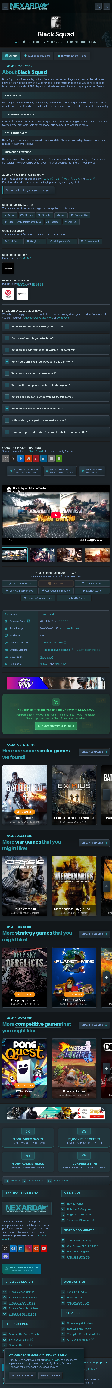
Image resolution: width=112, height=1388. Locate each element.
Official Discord (94, 583)
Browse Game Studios (22, 1302)
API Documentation (78, 1339)
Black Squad (36, 451)
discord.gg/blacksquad (57, 649)
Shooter (46, 215)
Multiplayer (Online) (64, 241)
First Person (14, 241)
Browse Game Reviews (22, 1313)
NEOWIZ (22, 283)
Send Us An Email (19, 1339)
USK (66, 178)
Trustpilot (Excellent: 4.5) (81, 1334)
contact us (63, 317)
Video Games (35, 1180)
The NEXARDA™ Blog (79, 1240)
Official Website (22, 583)
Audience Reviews (39, 55)
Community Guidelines (80, 1323)
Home (13, 1180)
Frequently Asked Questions (37, 317)
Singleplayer (37, 241)
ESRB (46, 178)
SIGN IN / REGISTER (106, 6)
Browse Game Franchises (24, 1297)
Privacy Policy (87, 1369)
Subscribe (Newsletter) (80, 1220)
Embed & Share (76, 598)
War (63, 215)
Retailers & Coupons (79, 1209)
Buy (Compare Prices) (74, 55)
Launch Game (93, 590)
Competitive (81, 215)
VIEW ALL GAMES (92, 751)
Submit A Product (77, 1292)
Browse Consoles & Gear (23, 1308)
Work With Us (75, 1297)
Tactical (54, 221)
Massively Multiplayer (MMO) (25, 221)
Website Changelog (78, 1251)
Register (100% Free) (79, 1214)
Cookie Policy (52, 1360)
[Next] (106, 795)
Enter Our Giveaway (78, 1256)
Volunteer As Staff (78, 1302)
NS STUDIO (24, 258)
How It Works (75, 1203)
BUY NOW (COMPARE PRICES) (56, 726)
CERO (76, 178)
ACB (88, 178)
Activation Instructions (58, 590)
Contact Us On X (18, 1345)
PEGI (56, 178)
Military (29, 215)
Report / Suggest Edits (39, 598)
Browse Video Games (21, 1292)
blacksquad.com (53, 642)
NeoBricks (37, 283)
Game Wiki (58, 583)
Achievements (92, 241)
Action (11, 215)
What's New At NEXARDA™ (82, 1246)
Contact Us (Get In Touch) (24, 1334)
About (13, 55)
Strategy (72, 221)
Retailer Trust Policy (79, 1328)
